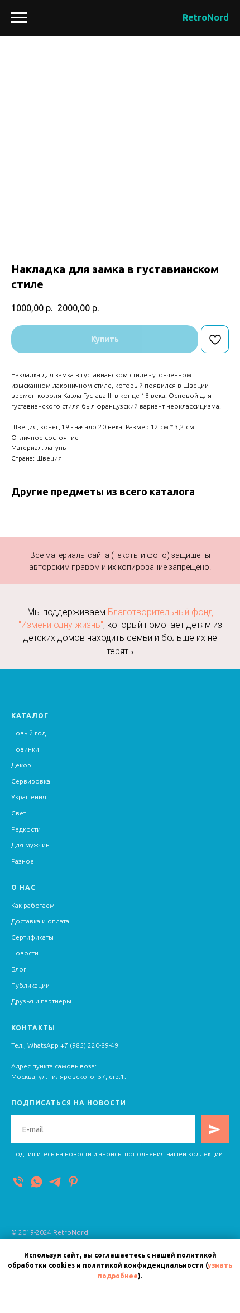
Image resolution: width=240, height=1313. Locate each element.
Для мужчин (30, 844)
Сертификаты (32, 937)
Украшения (28, 796)
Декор (21, 764)
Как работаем (33, 905)
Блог (18, 969)
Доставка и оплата (40, 921)
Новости (25, 952)
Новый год (28, 733)
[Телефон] (18, 1182)
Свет (18, 813)
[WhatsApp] (37, 1182)
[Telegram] (55, 1182)
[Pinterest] (73, 1182)
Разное (22, 861)
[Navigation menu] (19, 18)
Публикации (30, 985)
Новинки (25, 749)
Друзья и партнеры (41, 1001)
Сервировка (30, 781)
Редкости (26, 829)
